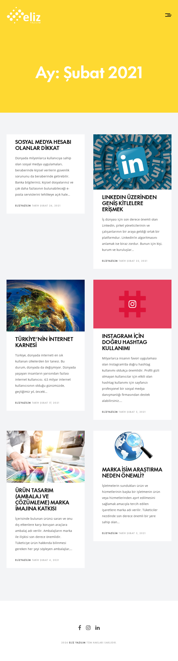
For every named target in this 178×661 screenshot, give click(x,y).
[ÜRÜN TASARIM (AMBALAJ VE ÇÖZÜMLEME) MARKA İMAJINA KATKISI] (46, 457)
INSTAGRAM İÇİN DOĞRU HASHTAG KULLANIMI (124, 341)
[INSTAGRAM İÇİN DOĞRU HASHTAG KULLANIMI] (132, 304)
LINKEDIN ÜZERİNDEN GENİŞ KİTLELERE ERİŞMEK (129, 202)
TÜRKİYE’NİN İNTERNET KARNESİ (44, 341)
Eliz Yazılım (77, 642)
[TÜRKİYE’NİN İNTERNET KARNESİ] (46, 305)
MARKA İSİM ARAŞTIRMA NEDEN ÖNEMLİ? (132, 472)
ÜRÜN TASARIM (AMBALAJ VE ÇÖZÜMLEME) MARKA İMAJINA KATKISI (42, 499)
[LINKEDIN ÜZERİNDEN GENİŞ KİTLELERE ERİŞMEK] (132, 162)
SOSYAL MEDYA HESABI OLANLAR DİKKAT (43, 144)
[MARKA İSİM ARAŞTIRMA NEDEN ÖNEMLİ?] (132, 446)
